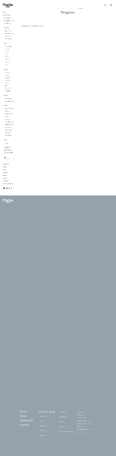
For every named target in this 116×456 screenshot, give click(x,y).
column (7, 143)
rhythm (7, 116)
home (4, 12)
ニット (6, 54)
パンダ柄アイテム (9, 122)
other (5, 105)
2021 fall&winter (71, 8)
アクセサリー (8, 80)
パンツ (6, 64)
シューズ (7, 83)
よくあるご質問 (8, 152)
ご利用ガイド (8, 147)
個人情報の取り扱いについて (85, 429)
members (5, 181)
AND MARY (8, 132)
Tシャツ (7, 51)
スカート (7, 62)
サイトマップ (81, 432)
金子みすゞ (8, 111)
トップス (7, 49)
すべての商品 (8, 46)
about (4, 175)
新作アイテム (8, 31)
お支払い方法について (83, 423)
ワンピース (8, 59)
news (5, 140)
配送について (81, 426)
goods (6, 69)
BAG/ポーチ (8, 77)
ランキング (8, 36)
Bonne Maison (8, 130)
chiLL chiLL (8, 127)
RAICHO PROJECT (9, 108)
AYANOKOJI (8, 135)
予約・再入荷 (8, 38)
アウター (7, 57)
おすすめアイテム (9, 33)
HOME (53, 8)
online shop (6, 15)
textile (6, 95)
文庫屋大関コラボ (9, 124)
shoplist (5, 172)
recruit (5, 178)
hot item (6, 28)
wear (5, 43)
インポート (8, 119)
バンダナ (7, 75)
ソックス (7, 72)
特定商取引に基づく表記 (84, 420)
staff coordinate (8, 183)
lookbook (6, 164)
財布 (6, 85)
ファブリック (8, 88)
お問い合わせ (8, 150)
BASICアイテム (9, 113)
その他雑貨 (8, 90)
